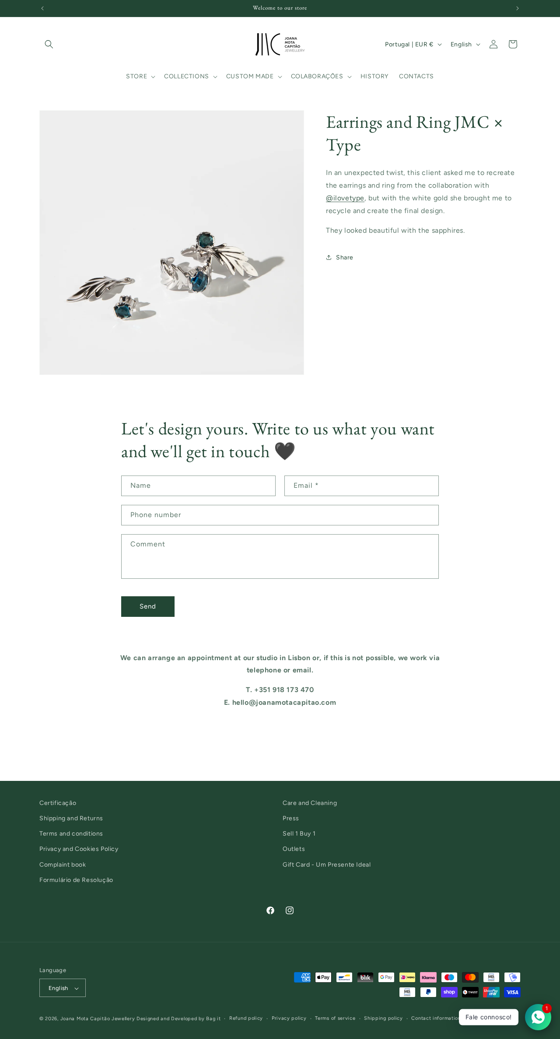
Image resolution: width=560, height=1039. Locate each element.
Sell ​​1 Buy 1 (299, 833)
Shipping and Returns (71, 818)
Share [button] (345, 257)
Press (291, 818)
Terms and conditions (71, 833)
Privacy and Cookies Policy (79, 849)
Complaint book (62, 864)
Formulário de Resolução (76, 880)
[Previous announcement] (42, 8)
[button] (49, 44)
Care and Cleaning (310, 803)
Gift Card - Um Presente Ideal (327, 864)
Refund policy (246, 1018)
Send (148, 606)
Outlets (294, 849)
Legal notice (484, 1018)
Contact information (436, 1018)
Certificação (57, 803)
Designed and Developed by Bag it (178, 1019)
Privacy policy (289, 1018)
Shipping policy (383, 1018)
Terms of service (335, 1018)
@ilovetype (345, 197)
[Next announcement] (517, 8)
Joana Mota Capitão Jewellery (97, 1019)
